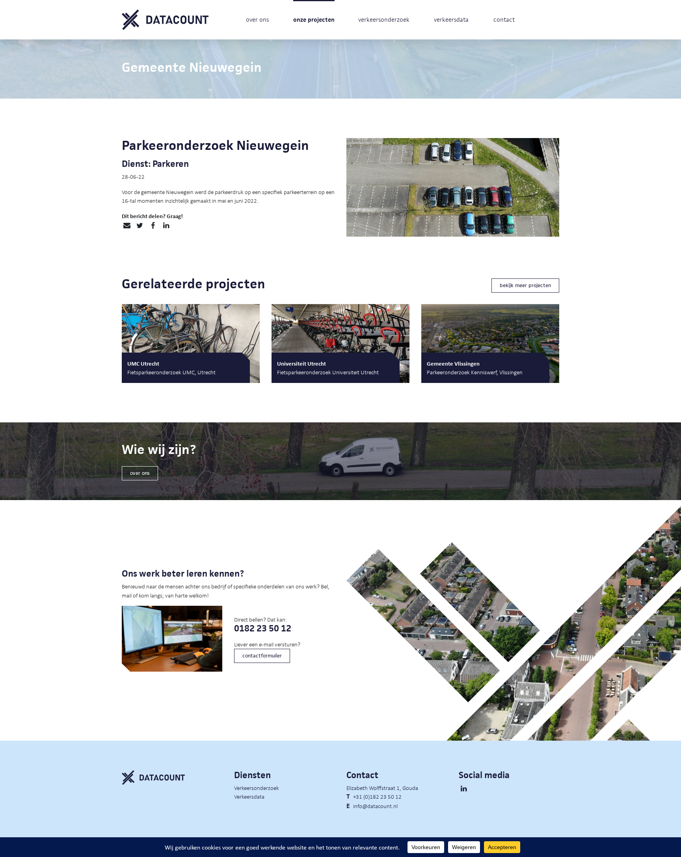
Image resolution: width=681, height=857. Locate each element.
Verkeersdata (249, 796)
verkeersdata (451, 19)
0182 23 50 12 (262, 628)
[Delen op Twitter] (140, 226)
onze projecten (314, 19)
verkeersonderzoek (383, 19)
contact (504, 19)
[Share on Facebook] (153, 226)
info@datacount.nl (375, 806)
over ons (257, 19)
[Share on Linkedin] (166, 226)
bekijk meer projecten (525, 285)
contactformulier (262, 655)
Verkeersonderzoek (256, 788)
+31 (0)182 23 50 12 (377, 796)
